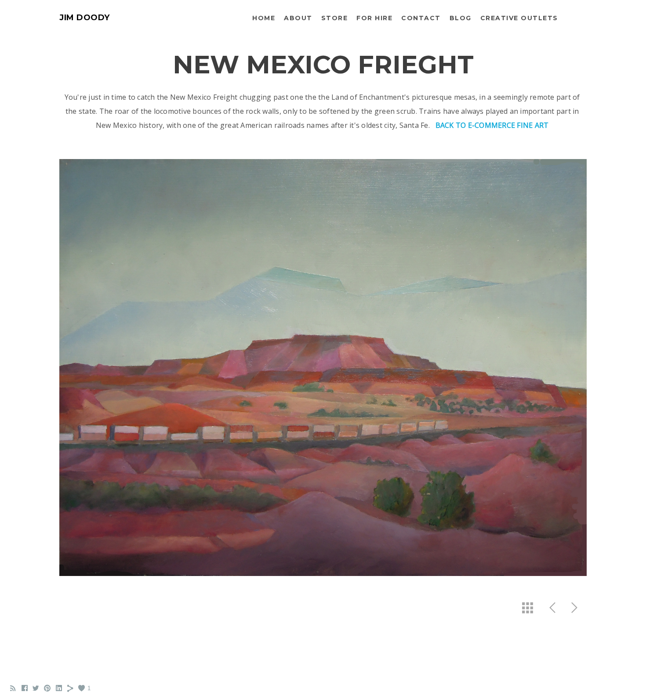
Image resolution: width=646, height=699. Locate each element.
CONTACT (421, 18)
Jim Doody (84, 17)
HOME (263, 18)
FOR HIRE (374, 18)
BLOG (461, 18)
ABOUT (298, 18)
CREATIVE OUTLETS (519, 18)
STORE (334, 18)
